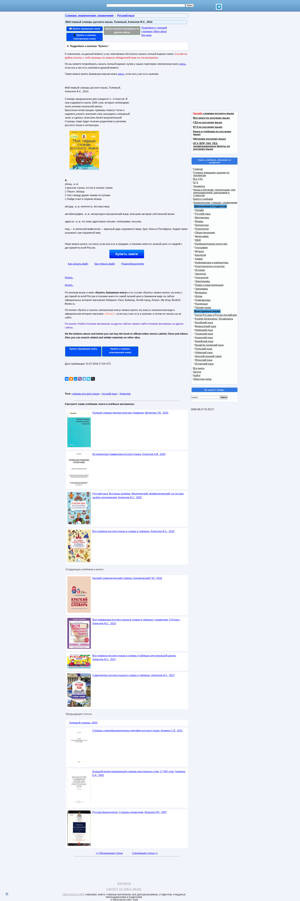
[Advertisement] (158, 105)
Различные (201, 303)
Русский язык (202, 214)
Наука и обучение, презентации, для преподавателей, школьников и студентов (214, 192)
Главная (198, 169)
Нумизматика (202, 300)
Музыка (199, 251)
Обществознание (205, 232)
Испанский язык (204, 363)
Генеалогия (201, 277)
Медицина (201, 292)
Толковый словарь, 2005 (83, 722)
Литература (202, 225)
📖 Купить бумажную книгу (84, 28)
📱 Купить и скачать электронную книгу (84, 37)
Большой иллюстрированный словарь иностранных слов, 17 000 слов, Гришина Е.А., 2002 (138, 773)
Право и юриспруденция (209, 285)
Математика (202, 217)
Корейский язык (204, 341)
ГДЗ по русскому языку (207, 122)
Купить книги (126, 254)
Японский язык (203, 360)
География (201, 247)
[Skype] (88, 379)
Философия (202, 236)
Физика (199, 221)
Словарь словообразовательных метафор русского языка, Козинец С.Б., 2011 (137, 730)
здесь (182, 64)
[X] (93, 379)
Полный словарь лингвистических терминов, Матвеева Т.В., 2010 (130, 412)
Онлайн (199, 210)
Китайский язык (204, 322)
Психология (202, 229)
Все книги (198, 368)
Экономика (201, 288)
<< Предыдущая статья (109, 853)
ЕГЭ (195, 182)
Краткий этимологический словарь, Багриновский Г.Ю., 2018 (127, 578)
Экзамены (199, 186)
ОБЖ (198, 240)
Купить (69, 277)
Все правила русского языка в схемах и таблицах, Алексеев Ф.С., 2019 (133, 531)
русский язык (109, 393)
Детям (198, 296)
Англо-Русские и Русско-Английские (216, 315)
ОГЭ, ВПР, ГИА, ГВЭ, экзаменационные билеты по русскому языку (211, 146)
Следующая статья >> (145, 853)
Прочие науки (203, 307)
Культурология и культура (210, 266)
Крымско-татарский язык (209, 345)
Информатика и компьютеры (211, 262)
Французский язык (205, 326)
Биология (200, 255)
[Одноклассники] (71, 379)
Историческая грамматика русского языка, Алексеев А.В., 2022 (128, 454)
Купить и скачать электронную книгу (120, 350)
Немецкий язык (204, 330)
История (200, 270)
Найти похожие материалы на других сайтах (122, 30)
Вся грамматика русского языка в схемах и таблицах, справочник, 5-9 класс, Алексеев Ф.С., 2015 (136, 621)
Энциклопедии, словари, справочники (215, 202)
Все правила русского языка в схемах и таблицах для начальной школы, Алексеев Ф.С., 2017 (134, 657)
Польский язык (203, 348)
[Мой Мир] (75, 379)
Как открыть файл (104, 263)
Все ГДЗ (198, 179)
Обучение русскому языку (209, 139)
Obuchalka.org (73, 894)
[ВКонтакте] (67, 379)
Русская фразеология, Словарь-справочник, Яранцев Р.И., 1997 (129, 812)
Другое (197, 372)
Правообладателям (132, 263)
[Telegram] (84, 379)
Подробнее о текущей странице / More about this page (154, 31)
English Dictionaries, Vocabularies (214, 318)
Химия (199, 258)
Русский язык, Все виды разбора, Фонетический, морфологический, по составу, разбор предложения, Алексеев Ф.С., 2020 (138, 495)
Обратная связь (202, 379)
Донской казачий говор (208, 356)
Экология (200, 273)
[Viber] (80, 379)
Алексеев (125, 393)
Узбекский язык (204, 352)
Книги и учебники (203, 199)
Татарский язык (204, 333)
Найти (196, 375)
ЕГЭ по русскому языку (207, 127)
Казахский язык (204, 337)
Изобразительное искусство (211, 244)
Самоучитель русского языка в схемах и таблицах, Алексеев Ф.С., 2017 (133, 675)
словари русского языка (213, 113)
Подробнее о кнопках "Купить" (89, 46)
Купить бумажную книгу (83, 348)
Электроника (202, 281)
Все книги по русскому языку (211, 118)
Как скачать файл (78, 263)
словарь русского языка (85, 393)
